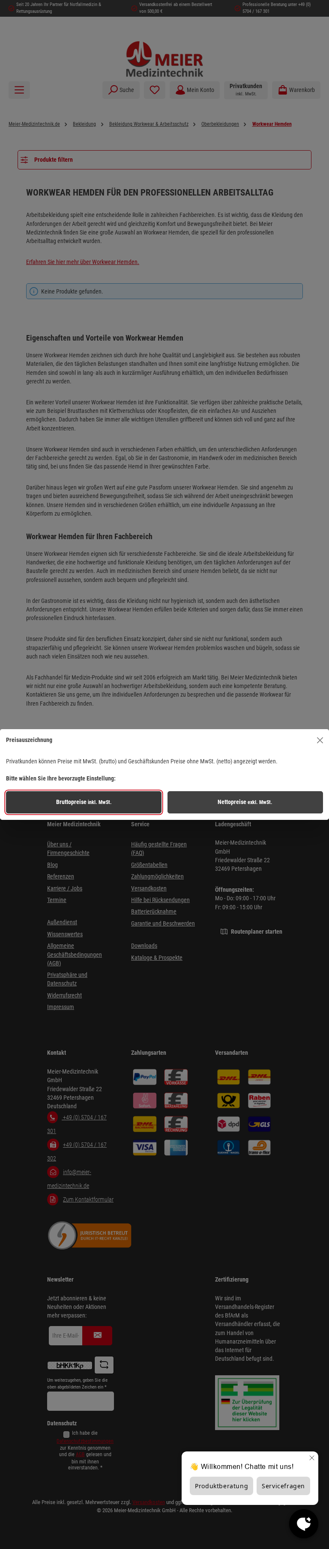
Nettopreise (245, 801)
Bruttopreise (84, 801)
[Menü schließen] (320, 740)
